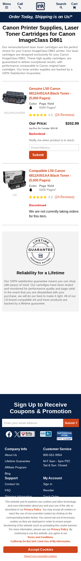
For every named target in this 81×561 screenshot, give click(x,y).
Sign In (47, 484)
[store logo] (40, 6)
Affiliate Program (16, 467)
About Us (11, 455)
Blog (8, 473)
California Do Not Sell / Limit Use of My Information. (41, 541)
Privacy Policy (32, 509)
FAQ (8, 490)
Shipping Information (18, 496)
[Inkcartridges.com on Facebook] (9, 436)
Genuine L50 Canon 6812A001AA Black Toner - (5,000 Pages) (50, 93)
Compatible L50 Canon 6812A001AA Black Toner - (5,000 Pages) (50, 175)
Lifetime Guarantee (17, 461)
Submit (38, 155)
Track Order (51, 496)
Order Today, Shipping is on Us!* (40, 16)
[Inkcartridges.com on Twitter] (17, 436)
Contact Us (12, 484)
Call (20, 4)
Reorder (48, 490)
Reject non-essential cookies (40, 556)
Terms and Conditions (40, 537)
